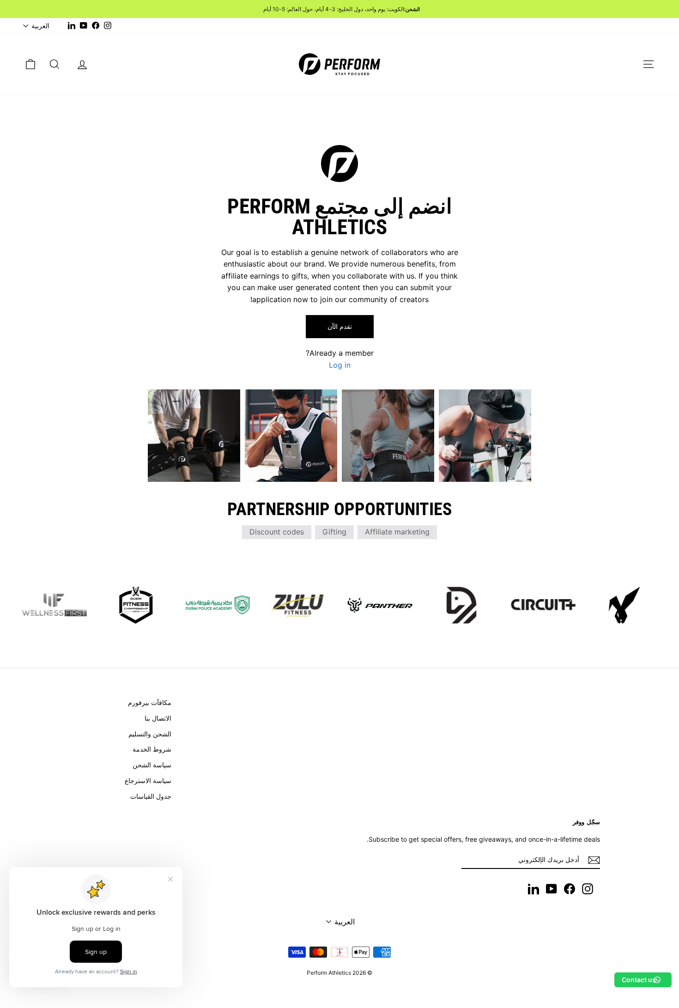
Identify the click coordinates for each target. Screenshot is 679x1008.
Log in (340, 365)
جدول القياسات (150, 796)
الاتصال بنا (158, 718)
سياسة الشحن (152, 765)
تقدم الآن (339, 326)
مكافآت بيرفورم (149, 702)
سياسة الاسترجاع (148, 780)
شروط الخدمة (152, 749)
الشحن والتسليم (149, 734)
